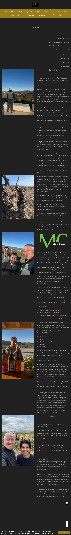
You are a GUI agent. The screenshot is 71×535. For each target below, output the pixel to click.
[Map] (35, 514)
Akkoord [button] (63, 532)
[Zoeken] (54, 14)
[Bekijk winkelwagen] (60, 15)
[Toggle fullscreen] (67, 503)
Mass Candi (57, 310)
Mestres (53, 416)
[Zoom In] (67, 522)
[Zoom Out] (67, 525)
